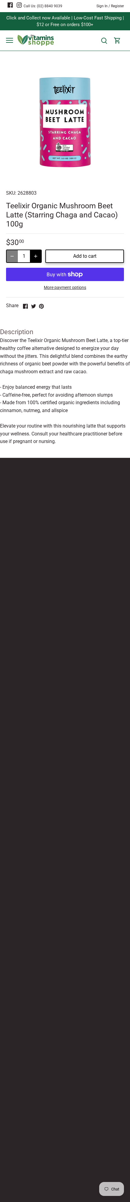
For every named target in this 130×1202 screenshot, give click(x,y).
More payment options (65, 287)
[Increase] (35, 256)
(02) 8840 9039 (49, 6)
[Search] (104, 40)
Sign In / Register (110, 6)
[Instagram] (19, 5)
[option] (65, 122)
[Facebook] (10, 5)
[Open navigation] (9, 40)
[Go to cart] (117, 40)
